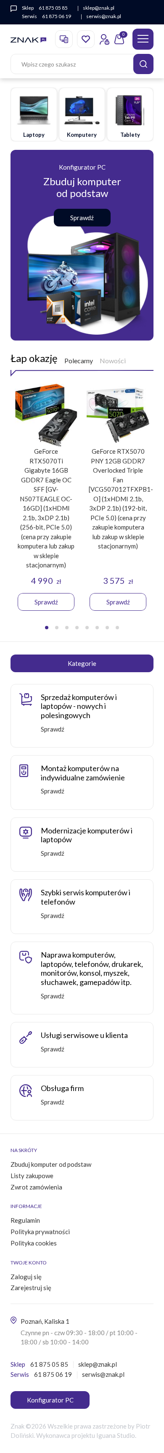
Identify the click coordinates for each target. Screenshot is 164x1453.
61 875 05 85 (53, 8)
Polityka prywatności (40, 1231)
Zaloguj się (26, 1276)
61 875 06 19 (56, 16)
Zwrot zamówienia (36, 1187)
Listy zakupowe (32, 1175)
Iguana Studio (115, 1435)
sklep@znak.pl (98, 8)
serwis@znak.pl (103, 16)
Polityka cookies (34, 1243)
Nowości (113, 361)
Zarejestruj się (31, 1287)
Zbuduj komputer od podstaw (51, 1164)
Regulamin (25, 1220)
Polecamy (78, 361)
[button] (47, 627)
